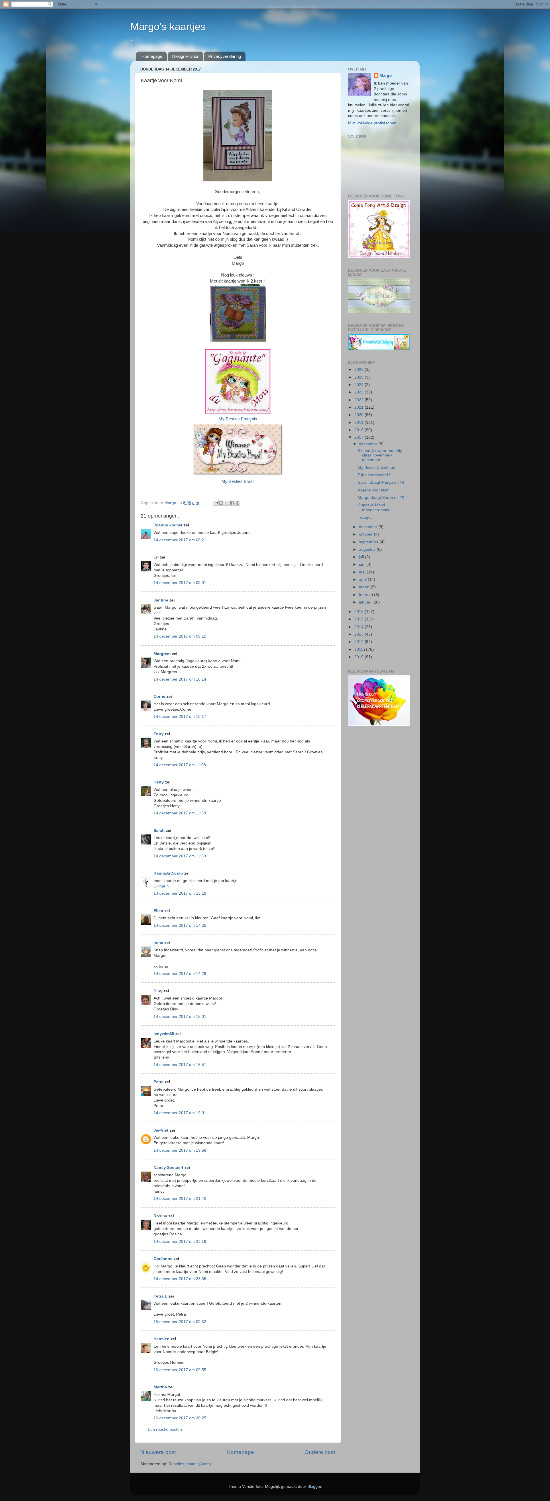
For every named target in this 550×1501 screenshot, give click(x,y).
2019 (359, 422)
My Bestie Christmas (376, 467)
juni (362, 564)
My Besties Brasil (237, 481)
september (369, 542)
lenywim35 (164, 1034)
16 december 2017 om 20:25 (180, 1418)
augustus (368, 549)
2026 (359, 369)
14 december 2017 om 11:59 (180, 856)
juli (362, 557)
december (368, 444)
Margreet (162, 654)
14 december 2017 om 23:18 (180, 1241)
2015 (359, 619)
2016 (359, 612)
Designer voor (185, 56)
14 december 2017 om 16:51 (180, 1065)
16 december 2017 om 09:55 (180, 1370)
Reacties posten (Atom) (189, 1464)
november (368, 527)
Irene (158, 942)
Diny (158, 991)
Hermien (162, 1339)
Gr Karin (161, 886)
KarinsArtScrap (168, 873)
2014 (359, 627)
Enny (159, 734)
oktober (366, 534)
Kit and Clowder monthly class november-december (380, 455)
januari (365, 602)
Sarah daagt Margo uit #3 (381, 482)
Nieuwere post (158, 1452)
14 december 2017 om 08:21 (180, 540)
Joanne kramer (168, 525)
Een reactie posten (165, 1429)
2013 (359, 634)
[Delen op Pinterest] (237, 503)
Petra (159, 1082)
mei (363, 572)
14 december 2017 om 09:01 (180, 583)
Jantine (161, 600)
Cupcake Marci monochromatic (374, 507)
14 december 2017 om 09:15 (180, 636)
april (363, 579)
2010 (359, 657)
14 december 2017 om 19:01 (180, 1113)
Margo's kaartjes (168, 26)
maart (365, 587)
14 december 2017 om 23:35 (180, 1279)
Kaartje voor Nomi (374, 490)
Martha (160, 1387)
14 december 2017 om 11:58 (180, 813)
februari (366, 595)
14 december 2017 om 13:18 (180, 893)
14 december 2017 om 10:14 (180, 679)
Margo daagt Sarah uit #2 (381, 497)
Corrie (159, 696)
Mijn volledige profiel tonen (372, 123)
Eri (157, 557)
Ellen (158, 911)
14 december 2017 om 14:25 (180, 925)
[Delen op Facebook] (232, 503)
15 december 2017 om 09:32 (180, 1322)
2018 (359, 430)
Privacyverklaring (224, 56)
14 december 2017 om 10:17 (180, 716)
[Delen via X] (226, 503)
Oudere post (320, 1452)
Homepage (152, 56)
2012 (359, 642)
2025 (359, 377)
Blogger (314, 1486)
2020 (359, 415)
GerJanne (163, 1259)
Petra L (160, 1296)
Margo (386, 75)
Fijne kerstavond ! (374, 475)
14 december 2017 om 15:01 (180, 1016)
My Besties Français (238, 419)
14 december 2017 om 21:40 (180, 1198)
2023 (359, 392)
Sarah (159, 830)
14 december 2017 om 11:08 (180, 765)
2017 (359, 437)
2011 (359, 649)
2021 (359, 407)
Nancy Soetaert (168, 1167)
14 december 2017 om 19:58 (180, 1150)
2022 (359, 400)
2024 (359, 385)
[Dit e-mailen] (216, 503)
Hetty (159, 782)
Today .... (366, 517)
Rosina (160, 1216)
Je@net (161, 1130)
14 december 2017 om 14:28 (180, 973)
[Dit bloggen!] (221, 503)
